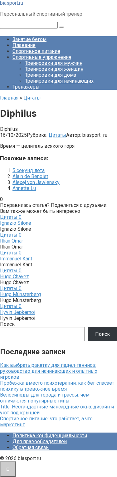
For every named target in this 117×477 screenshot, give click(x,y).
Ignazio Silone (15, 223)
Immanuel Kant (16, 259)
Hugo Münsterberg (20, 294)
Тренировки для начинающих (59, 81)
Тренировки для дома (50, 75)
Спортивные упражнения (41, 57)
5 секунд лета (28, 170)
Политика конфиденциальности (49, 436)
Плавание (24, 45)
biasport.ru (11, 3)
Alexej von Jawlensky (36, 182)
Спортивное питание (36, 51)
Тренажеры (26, 87)
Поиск (7, 324)
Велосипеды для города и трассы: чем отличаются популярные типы (45, 398)
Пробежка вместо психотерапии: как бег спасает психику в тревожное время (57, 386)
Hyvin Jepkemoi (17, 312)
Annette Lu (24, 188)
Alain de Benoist (30, 176)
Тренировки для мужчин (53, 63)
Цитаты (57, 135)
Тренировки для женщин (54, 69)
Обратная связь (30, 447)
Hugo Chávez (14, 277)
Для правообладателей (39, 441)
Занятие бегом (29, 39)
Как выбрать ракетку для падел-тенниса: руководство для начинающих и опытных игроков (48, 371)
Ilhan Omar (11, 241)
